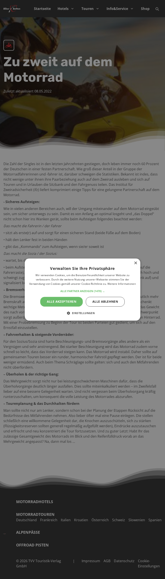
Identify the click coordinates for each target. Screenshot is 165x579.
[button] (82, 291)
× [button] (135, 263)
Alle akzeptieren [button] (61, 301)
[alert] (82, 289)
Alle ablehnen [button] (105, 301)
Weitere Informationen (121, 284)
